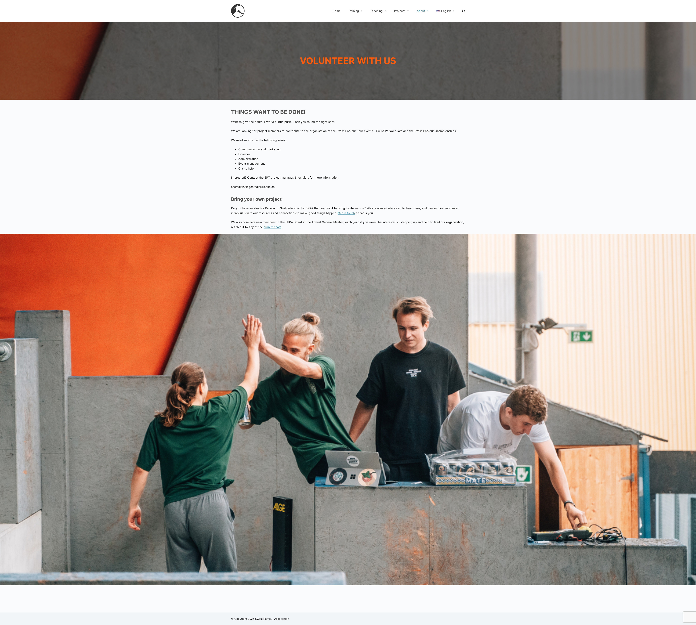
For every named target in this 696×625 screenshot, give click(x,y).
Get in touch (346, 213)
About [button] (421, 11)
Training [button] (353, 11)
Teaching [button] (376, 11)
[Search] (463, 11)
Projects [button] (399, 11)
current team (272, 227)
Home (336, 11)
